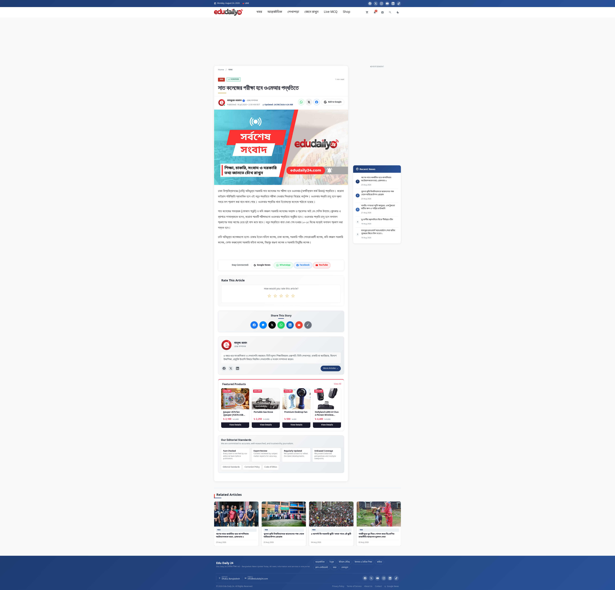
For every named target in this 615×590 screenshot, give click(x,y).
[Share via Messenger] (263, 325)
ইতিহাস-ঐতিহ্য (344, 562)
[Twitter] (375, 3)
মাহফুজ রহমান (234, 100)
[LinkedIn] (393, 3)
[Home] (228, 12)
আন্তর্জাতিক (274, 12)
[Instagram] (381, 3)
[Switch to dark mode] (398, 12)
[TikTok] (399, 3)
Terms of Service (354, 586)
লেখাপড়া (293, 12)
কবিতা (379, 562)
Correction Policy (252, 467)
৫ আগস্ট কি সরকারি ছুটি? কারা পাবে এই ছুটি (331, 533)
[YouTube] (387, 3)
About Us (368, 586)
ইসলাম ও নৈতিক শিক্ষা (363, 562)
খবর (259, 12)
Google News (392, 586)
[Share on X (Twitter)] (309, 102)
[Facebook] (370, 3)
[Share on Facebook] (316, 102)
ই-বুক (332, 562)
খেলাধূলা (344, 567)
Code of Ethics (270, 467)
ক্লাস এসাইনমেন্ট (321, 567)
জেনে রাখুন (311, 12)
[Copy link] (308, 325)
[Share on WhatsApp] (301, 102)
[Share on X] (272, 325)
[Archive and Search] (382, 12)
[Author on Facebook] (224, 368)
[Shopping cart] (367, 12)
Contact (378, 586)
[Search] (390, 12)
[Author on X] (231, 368)
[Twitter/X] (371, 578)
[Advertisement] (307, 39)
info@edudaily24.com (258, 579)
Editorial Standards (231, 467)
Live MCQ (330, 12)
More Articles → (330, 368)
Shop (346, 12)
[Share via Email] (299, 325)
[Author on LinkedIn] (237, 368)
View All (337, 384)
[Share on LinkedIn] (290, 325)
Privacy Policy (338, 586)
